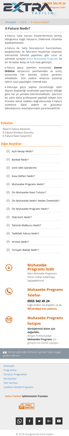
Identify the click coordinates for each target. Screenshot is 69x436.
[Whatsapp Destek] (19, 421)
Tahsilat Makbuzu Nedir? (26, 225)
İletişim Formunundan (39, 335)
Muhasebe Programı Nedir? (28, 184)
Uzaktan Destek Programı (18, 387)
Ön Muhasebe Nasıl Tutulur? (29, 192)
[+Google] (49, 421)
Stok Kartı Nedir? (22, 217)
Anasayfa (10, 22)
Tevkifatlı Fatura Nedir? (25, 233)
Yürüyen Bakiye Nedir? (25, 250)
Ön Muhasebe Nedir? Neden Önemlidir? (36, 200)
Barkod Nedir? (20, 159)
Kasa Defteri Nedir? (23, 176)
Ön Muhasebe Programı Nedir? (30, 208)
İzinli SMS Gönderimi (24, 167)
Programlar (10, 370)
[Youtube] (59, 421)
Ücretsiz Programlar (15, 374)
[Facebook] (29, 421)
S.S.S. (23, 22)
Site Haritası (11, 382)
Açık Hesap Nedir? (22, 151)
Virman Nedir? (20, 241)
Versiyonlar (10, 378)
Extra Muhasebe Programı (42, 58)
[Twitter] (39, 421)
